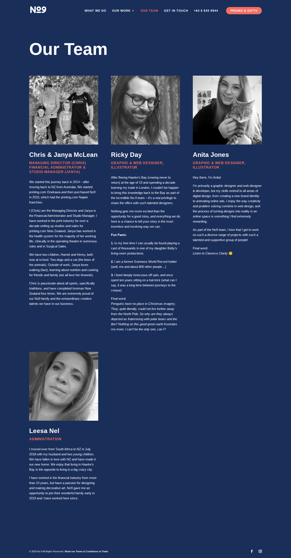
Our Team (149, 10)
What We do (95, 10)
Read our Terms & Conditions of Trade (86, 551)
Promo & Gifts (243, 10)
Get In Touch (176, 10)
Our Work (121, 10)
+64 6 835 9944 (206, 10)
